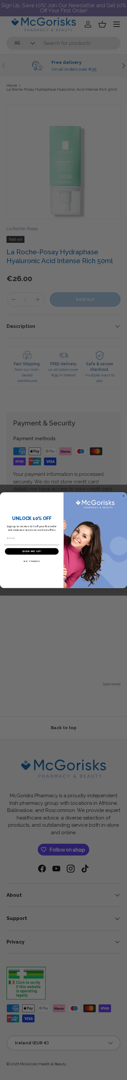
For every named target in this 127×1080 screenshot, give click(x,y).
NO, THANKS (32, 561)
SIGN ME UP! (31, 551)
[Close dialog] (123, 496)
